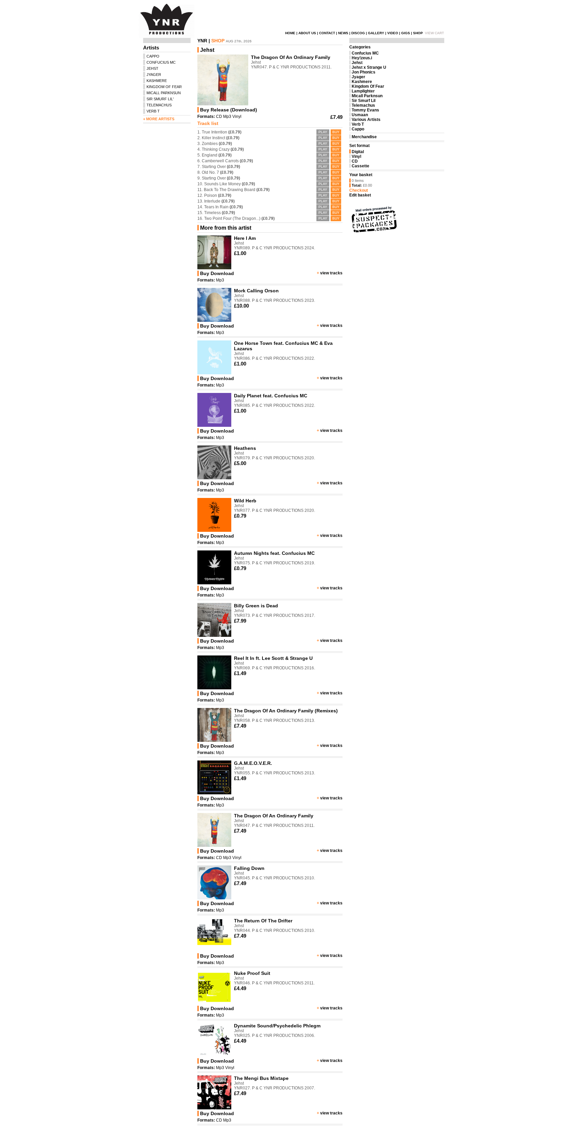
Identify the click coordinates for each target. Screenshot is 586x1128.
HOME (290, 33)
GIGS (405, 33)
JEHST (152, 68)
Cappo (358, 129)
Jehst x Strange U (369, 67)
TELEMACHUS (159, 105)
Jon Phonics (363, 72)
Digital (358, 151)
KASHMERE (156, 81)
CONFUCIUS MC (161, 62)
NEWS (343, 33)
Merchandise (364, 136)
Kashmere (362, 81)
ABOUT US (307, 33)
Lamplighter (363, 91)
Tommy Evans (365, 110)
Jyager (358, 77)
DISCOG (358, 33)
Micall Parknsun (367, 95)
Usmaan (360, 114)
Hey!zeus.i (362, 58)
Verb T (358, 124)
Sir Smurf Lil (363, 100)
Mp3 (227, 116)
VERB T (153, 111)
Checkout (358, 190)
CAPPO (152, 56)
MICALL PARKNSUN (163, 93)
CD (219, 116)
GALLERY (376, 33)
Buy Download (217, 273)
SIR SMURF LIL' (160, 99)
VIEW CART (434, 33)
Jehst (357, 62)
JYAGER (153, 74)
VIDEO (392, 33)
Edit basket (360, 195)
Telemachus (363, 105)
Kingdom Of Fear (368, 86)
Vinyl (236, 116)
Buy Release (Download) (228, 109)
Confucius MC (365, 53)
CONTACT (327, 33)
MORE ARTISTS (160, 119)
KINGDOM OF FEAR (164, 87)
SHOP (418, 33)
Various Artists (366, 119)
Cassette (360, 166)
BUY (335, 132)
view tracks (331, 273)
